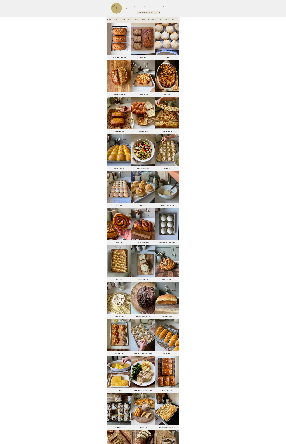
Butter (115, 19)
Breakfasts (136, 19)
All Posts (109, 19)
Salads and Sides (152, 19)
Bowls (160, 19)
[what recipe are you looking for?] (159, 12)
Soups (143, 19)
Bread (129, 19)
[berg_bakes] (126, 8)
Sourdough (122, 19)
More (173, 19)
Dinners (167, 19)
